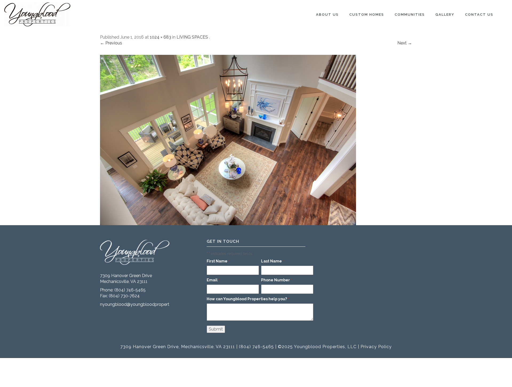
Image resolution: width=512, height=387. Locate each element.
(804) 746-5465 (130, 290)
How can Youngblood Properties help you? (248, 299)
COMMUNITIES (410, 15)
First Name (218, 261)
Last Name (272, 261)
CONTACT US (479, 15)
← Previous (111, 43)
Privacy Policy (376, 346)
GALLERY (444, 15)
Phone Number (276, 280)
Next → (404, 43)
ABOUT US (327, 15)
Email (213, 280)
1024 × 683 (160, 37)
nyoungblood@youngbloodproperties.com (142, 304)
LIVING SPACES (192, 37)
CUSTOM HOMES (366, 15)
